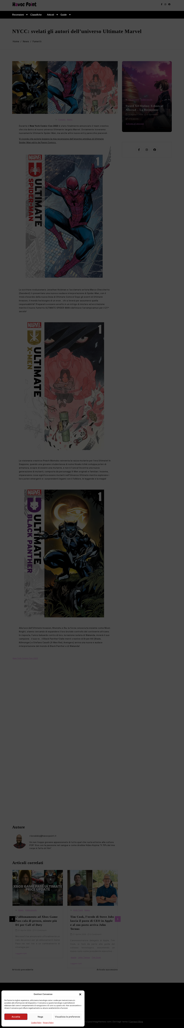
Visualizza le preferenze (67, 1016)
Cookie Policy (36, 1023)
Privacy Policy (48, 1023)
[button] (80, 994)
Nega (40, 1016)
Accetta (16, 1016)
